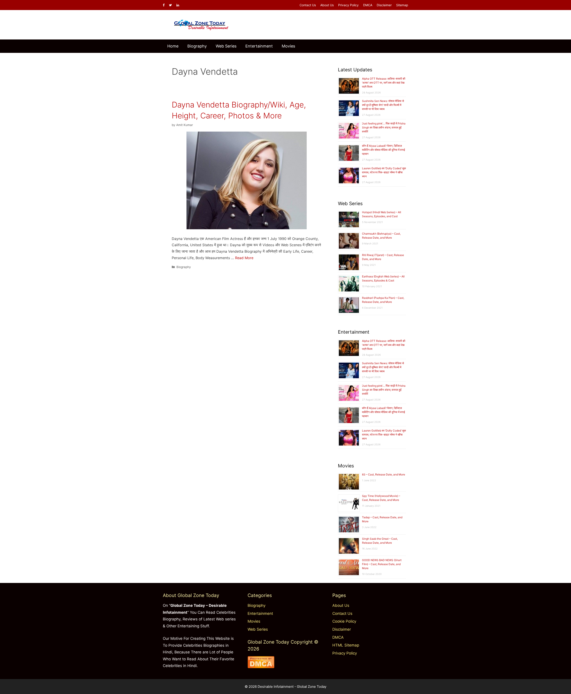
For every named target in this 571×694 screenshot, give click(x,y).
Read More (244, 258)
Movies (288, 46)
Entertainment (259, 46)
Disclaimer (384, 5)
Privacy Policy (348, 5)
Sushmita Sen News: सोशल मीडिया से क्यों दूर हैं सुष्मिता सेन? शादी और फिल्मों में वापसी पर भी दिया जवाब (383, 105)
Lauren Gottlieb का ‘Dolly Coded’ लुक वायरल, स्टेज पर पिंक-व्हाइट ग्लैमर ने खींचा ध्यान (384, 172)
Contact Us (308, 5)
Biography (197, 46)
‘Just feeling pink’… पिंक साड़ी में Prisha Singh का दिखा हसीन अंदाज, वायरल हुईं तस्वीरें (383, 127)
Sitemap (402, 5)
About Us (327, 5)
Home (172, 46)
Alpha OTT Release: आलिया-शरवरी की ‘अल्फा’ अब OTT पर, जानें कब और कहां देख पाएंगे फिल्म (383, 82)
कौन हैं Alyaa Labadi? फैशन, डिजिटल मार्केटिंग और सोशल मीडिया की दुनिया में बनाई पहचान (383, 149)
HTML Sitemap (345, 645)
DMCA (367, 5)
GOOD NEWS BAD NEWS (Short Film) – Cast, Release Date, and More (381, 564)
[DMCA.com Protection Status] (261, 667)
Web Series (226, 46)
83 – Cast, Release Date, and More (383, 474)
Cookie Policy (344, 621)
